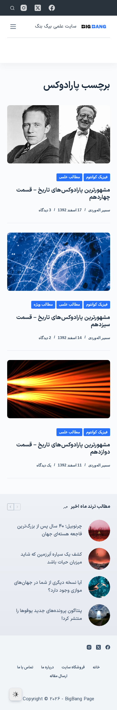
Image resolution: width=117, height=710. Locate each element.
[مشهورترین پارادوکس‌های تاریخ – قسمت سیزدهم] (58, 262)
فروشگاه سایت (73, 667)
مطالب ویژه (43, 304)
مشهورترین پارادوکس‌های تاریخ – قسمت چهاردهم (63, 194)
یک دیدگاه (44, 465)
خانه (96, 667)
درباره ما (47, 667)
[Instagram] (24, 8)
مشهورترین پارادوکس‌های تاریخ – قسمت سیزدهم (63, 321)
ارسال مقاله (58, 676)
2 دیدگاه (45, 338)
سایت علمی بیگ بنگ (55, 26)
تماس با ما (25, 667)
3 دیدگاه (45, 210)
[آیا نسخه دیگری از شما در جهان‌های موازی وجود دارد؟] (99, 587)
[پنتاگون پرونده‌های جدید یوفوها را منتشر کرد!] (99, 615)
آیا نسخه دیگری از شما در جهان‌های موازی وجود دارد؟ (48, 586)
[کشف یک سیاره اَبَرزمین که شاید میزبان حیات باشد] (99, 559)
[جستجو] (12, 8)
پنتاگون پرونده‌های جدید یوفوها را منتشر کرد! (49, 614)
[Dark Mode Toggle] (15, 694)
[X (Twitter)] (38, 8)
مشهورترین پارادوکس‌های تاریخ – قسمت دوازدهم (63, 448)
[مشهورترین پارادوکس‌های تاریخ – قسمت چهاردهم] (58, 134)
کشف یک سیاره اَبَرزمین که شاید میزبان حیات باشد (51, 558)
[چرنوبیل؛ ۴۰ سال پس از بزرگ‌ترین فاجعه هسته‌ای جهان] (99, 531)
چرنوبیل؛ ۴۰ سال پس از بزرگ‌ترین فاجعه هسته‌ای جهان (49, 530)
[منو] (13, 26)
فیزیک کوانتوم (97, 177)
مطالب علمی (69, 177)
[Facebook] (52, 8)
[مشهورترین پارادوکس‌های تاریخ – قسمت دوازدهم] (58, 389)
